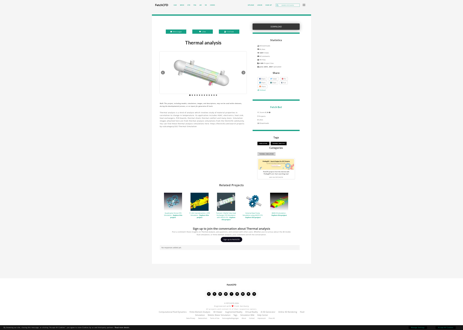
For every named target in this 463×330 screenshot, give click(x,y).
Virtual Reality (251, 312)
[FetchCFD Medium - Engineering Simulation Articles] (214, 294)
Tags (235, 315)
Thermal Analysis (278, 143)
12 (216, 95)
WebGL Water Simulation (219, 315)
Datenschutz (202, 318)
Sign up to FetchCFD (231, 239)
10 (211, 95)
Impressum (262, 318)
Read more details (122, 327)
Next (243, 73)
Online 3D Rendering (287, 312)
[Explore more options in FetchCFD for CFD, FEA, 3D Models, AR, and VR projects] (303, 5)
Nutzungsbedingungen (230, 318)
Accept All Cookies (445, 327)
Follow (230, 31)
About (244, 318)
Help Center (262, 315)
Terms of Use (214, 318)
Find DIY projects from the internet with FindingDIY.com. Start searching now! (276, 173)
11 (214, 95)
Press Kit (272, 318)
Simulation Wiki (247, 315)
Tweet (274, 79)
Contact (252, 318)
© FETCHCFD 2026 (231, 303)
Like (203, 31)
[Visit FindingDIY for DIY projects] (276, 164)
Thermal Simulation (266, 154)
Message (177, 31)
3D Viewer (217, 312)
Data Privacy (190, 318)
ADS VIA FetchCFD (276, 177)
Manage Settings (418, 327)
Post (284, 83)
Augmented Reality (233, 312)
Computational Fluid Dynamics (173, 312)
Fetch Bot (276, 107)
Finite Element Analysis (200, 312)
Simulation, (263, 143)
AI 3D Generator (268, 312)
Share (263, 79)
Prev (163, 73)
